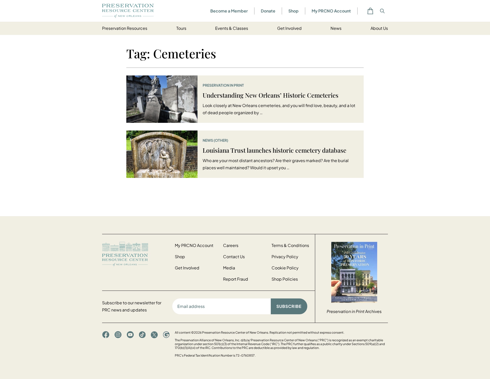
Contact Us (234, 256)
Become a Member (229, 11)
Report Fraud (235, 279)
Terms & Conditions (290, 245)
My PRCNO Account (331, 11)
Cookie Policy (285, 267)
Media (229, 267)
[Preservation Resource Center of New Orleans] (136, 254)
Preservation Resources (124, 28)
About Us (379, 28)
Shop (293, 11)
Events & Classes (231, 28)
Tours (181, 28)
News (335, 28)
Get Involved (289, 28)
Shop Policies (285, 279)
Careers (230, 245)
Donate (268, 11)
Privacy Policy (285, 256)
